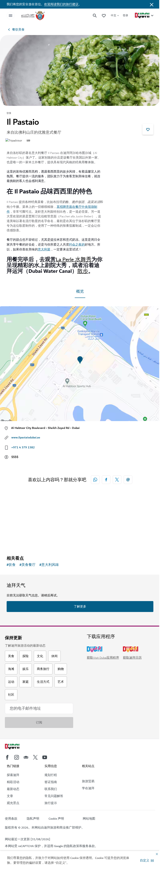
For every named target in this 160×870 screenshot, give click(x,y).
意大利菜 (44, 249)
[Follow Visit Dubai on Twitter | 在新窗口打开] (35, 757)
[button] (147, 860)
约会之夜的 (77, 244)
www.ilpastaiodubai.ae (25, 437)
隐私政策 (73, 846)
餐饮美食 (18, 29)
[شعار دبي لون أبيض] (16, 747)
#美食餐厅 (28, 565)
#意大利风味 (49, 565)
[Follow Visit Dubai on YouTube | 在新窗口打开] (44, 757)
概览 (80, 291)
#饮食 (11, 565)
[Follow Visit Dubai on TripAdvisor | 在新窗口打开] (26, 757)
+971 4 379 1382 (23, 447)
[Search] (94, 15)
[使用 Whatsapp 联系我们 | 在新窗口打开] (95, 479)
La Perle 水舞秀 (74, 259)
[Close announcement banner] (151, 4)
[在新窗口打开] (106, 479)
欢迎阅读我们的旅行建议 (61, 4)
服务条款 (88, 846)
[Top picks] (104, 15)
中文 (113, 15)
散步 (82, 271)
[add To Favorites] (147, 129)
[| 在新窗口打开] (16, 757)
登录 (125, 15)
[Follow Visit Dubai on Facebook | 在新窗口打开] (7, 757)
